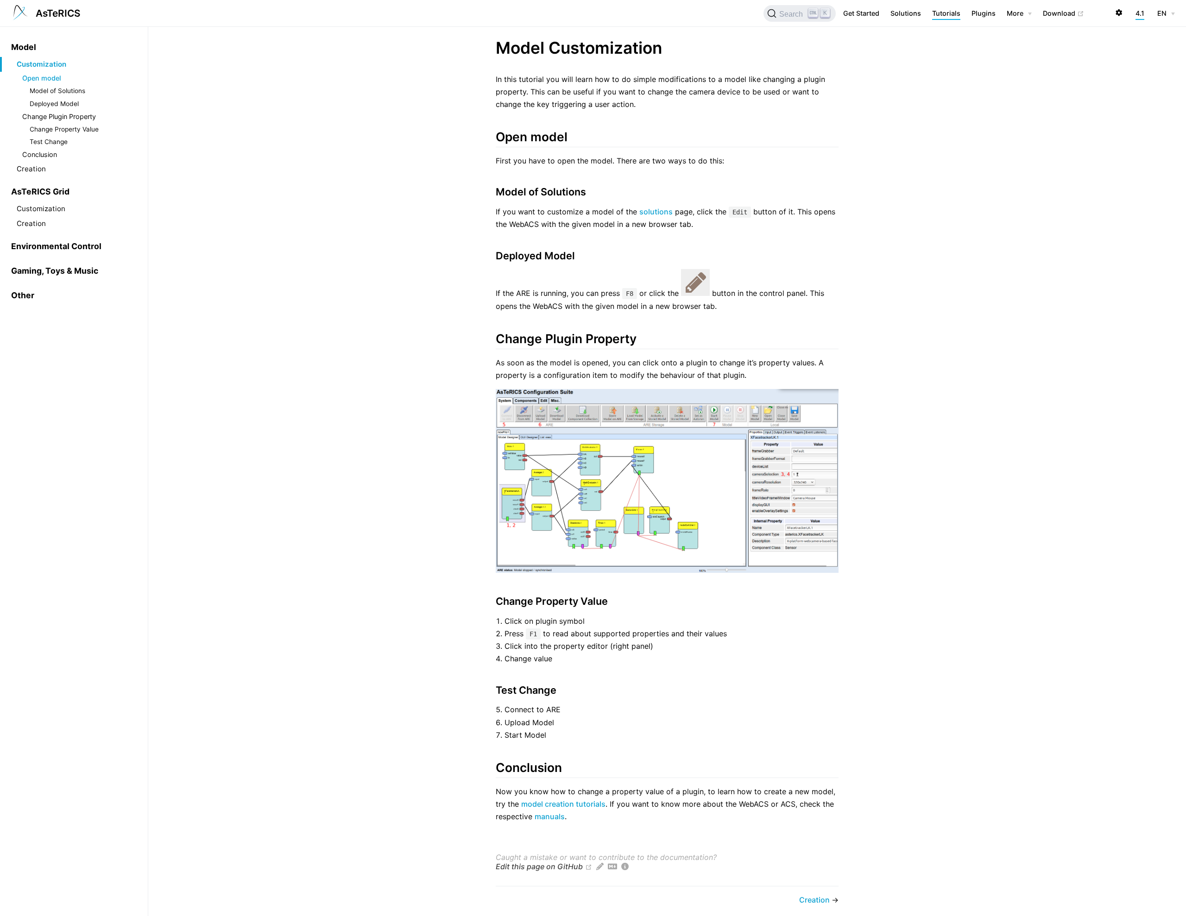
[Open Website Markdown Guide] (612, 866)
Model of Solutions (57, 90)
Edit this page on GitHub (539, 866)
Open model (41, 78)
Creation (31, 168)
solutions (656, 211)
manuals (550, 816)
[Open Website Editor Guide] (600, 866)
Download (1063, 13)
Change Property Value (64, 129)
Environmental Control (56, 246)
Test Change (49, 141)
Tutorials (946, 13)
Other (22, 295)
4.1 (1140, 13)
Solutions (905, 13)
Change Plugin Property (59, 116)
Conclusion (39, 154)
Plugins (984, 13)
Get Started (861, 13)
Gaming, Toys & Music (54, 271)
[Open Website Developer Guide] (625, 866)
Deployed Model (54, 103)
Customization (41, 64)
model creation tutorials (563, 804)
